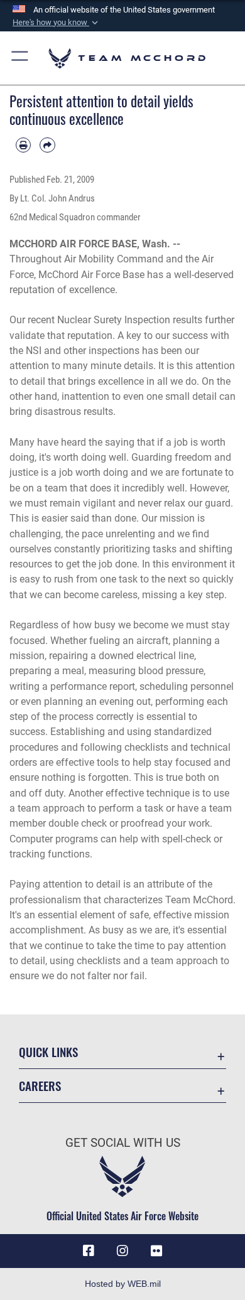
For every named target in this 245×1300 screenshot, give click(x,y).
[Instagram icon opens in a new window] (122, 1251)
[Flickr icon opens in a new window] (156, 1251)
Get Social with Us (122, 1143)
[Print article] (23, 145)
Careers (40, 1086)
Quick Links (48, 1052)
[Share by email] (47, 145)
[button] (57, 22)
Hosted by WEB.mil (123, 1284)
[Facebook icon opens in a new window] (88, 1251)
